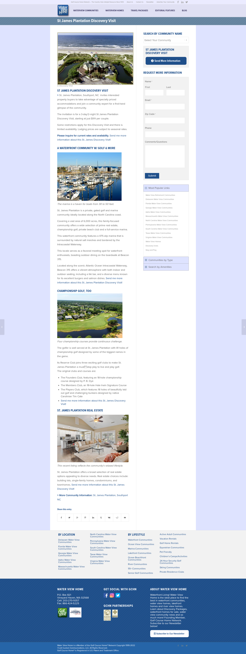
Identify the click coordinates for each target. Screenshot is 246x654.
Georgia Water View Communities (159, 208)
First (147, 87)
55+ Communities (136, 568)
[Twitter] (186, 2)
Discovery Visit (66, 86)
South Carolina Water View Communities (162, 229)
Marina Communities (138, 548)
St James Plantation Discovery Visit (86, 21)
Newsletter (150, 2)
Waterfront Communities (140, 539)
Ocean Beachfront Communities (137, 558)
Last (168, 87)
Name (148, 81)
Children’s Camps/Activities (173, 556)
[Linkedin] (182, 2)
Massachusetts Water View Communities (162, 216)
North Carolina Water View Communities (162, 220)
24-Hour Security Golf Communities (170, 562)
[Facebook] (178, 2)
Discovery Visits (152, 246)
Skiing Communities (170, 567)
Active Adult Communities (173, 534)
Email (148, 100)
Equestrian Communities (172, 547)
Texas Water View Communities (158, 233)
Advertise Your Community (165, 2)
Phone (148, 128)
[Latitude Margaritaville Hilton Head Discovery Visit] (244, 327)
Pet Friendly (166, 552)
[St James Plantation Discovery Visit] (95, 58)
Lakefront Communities (139, 553)
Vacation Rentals (168, 538)
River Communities (137, 564)
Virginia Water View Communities (159, 237)
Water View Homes (153, 241)
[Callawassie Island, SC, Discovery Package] (2, 327)
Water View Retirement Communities (160, 195)
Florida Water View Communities (159, 203)
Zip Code (150, 114)
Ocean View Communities (141, 544)
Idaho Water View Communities (158, 212)
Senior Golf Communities (140, 573)
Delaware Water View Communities (160, 199)
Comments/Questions (156, 141)
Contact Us (139, 2)
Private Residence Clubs (172, 571)
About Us (130, 2)
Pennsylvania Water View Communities (161, 225)
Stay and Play (151, 250)
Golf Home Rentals (169, 543)
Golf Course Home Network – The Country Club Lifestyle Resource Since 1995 (97, 2)
